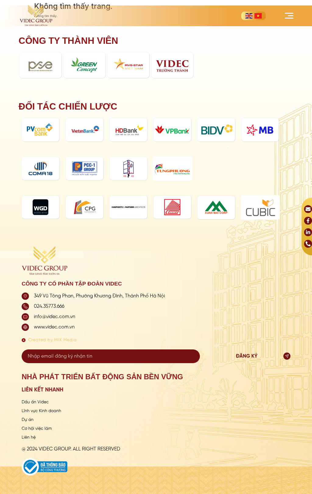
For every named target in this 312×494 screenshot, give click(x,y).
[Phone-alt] (308, 244)
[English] (249, 16)
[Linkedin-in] (308, 232)
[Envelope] (308, 209)
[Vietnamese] (258, 16)
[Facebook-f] (308, 221)
